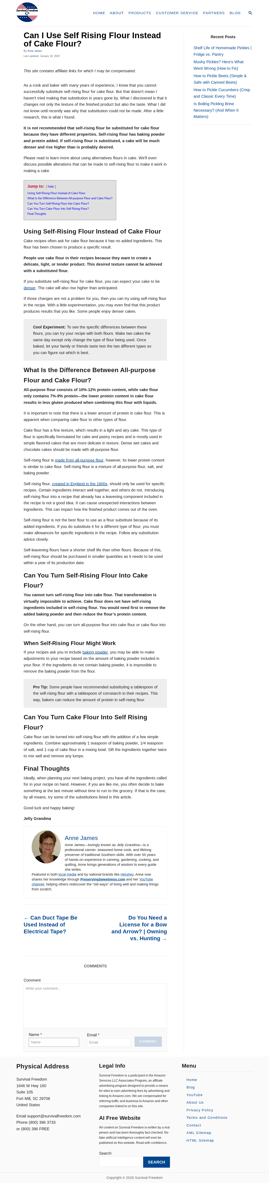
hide (51, 186)
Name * (35, 1034)
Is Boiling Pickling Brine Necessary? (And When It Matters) (216, 110)
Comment (32, 980)
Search (105, 1153)
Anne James (35, 50)
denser (29, 288)
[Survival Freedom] (49, 13)
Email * (93, 1035)
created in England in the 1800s (79, 484)
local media (67, 874)
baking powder (95, 652)
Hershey (127, 874)
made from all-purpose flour (79, 460)
